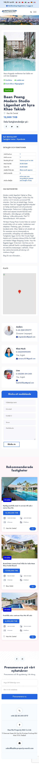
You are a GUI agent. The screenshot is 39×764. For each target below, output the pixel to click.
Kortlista (8, 80)
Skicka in (12, 444)
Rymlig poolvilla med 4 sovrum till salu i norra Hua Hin (18, 507)
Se (32, 529)
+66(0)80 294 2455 (24, 374)
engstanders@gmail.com (26, 337)
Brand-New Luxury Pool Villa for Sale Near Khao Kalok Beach (19, 564)
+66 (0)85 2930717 (24, 330)
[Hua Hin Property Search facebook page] (16, 659)
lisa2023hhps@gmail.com (25, 383)
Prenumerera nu (19, 696)
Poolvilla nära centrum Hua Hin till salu (17, 615)
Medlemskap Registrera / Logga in (20, 6)
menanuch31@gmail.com (26, 358)
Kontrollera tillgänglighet (14, 84)
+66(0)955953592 (24, 352)
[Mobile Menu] (34, 13)
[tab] (19, 148)
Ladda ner (20, 80)
